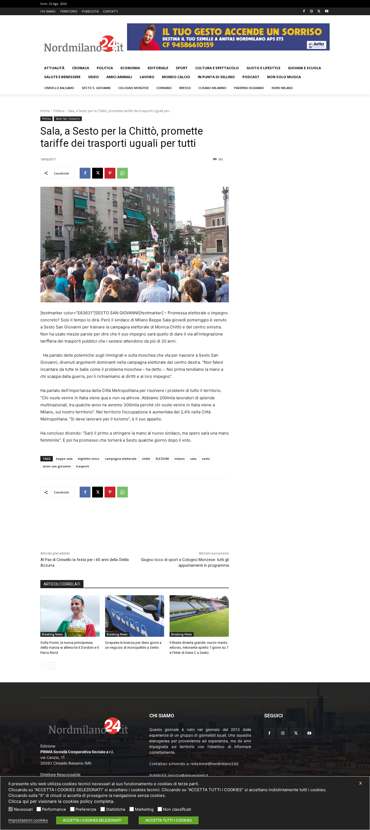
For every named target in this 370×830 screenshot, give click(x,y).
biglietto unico (88, 459)
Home (45, 111)
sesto (206, 459)
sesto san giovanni (57, 466)
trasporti (82, 466)
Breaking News (52, 634)
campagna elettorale (121, 459)
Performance (54, 809)
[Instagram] (312, 11)
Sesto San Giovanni (68, 119)
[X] (319, 11)
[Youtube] (326, 11)
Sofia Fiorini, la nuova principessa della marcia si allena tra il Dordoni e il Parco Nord (69, 647)
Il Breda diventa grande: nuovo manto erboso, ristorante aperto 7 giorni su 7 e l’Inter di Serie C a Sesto (199, 647)
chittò (146, 459)
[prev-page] (43, 665)
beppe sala (64, 459)
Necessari (23, 809)
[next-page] (52, 665)
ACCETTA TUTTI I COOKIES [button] (168, 820)
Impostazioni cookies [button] (28, 820)
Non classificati (177, 809)
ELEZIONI (162, 459)
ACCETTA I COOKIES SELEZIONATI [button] (92, 820)
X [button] (360, 783)
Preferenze (86, 809)
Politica (58, 111)
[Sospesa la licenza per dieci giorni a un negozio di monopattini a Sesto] (134, 616)
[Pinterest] (110, 173)
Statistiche (115, 809)
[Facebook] (304, 11)
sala (193, 459)
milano (179, 459)
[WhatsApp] (122, 173)
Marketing (144, 809)
